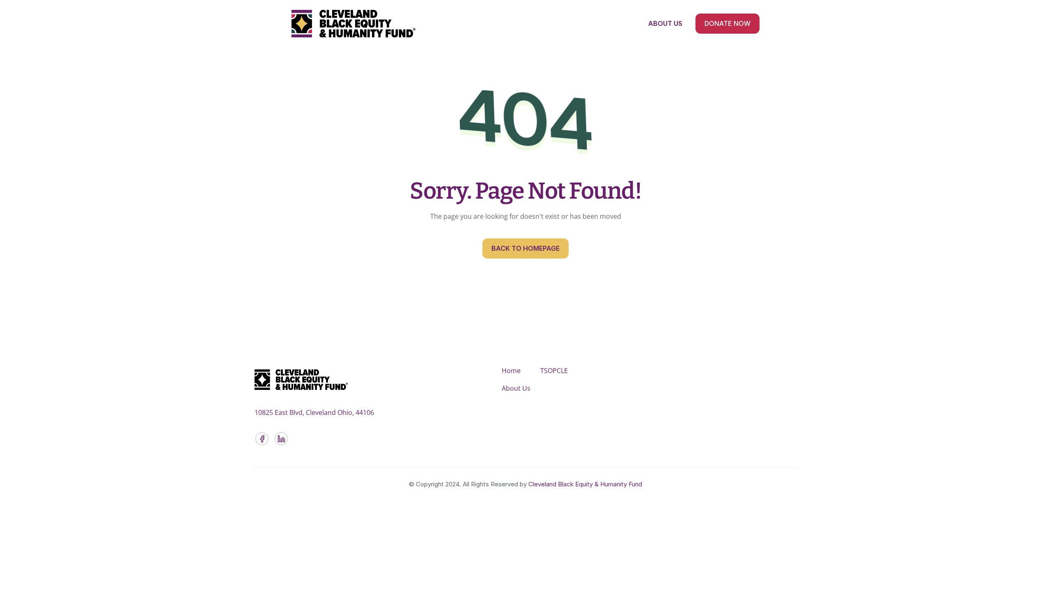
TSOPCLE (554, 370)
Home (511, 370)
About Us (516, 388)
